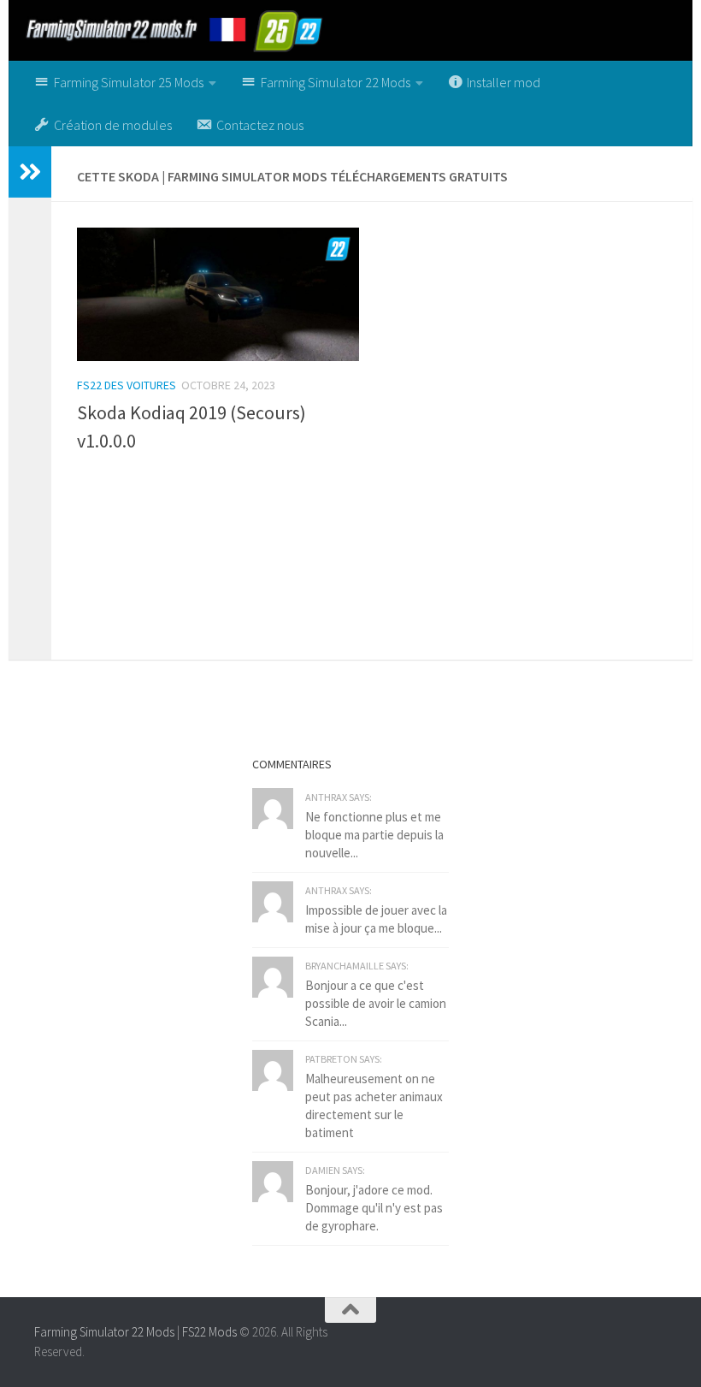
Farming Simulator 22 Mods (104, 1332)
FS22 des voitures (126, 385)
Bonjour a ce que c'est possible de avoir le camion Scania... (375, 1003)
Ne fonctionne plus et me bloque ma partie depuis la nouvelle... (374, 835)
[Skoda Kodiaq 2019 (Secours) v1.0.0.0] (218, 294)
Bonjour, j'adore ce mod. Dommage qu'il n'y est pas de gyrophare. (374, 1208)
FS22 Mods (209, 1332)
